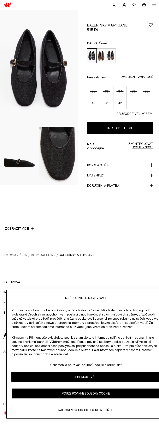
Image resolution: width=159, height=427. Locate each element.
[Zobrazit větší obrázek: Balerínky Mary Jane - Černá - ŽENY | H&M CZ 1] (39, 68)
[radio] (91, 55)
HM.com (9, 255)
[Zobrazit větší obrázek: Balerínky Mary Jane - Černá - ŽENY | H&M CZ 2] (19, 156)
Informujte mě (120, 128)
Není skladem (96, 77)
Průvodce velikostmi (134, 113)
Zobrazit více (17, 228)
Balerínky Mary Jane (77, 255)
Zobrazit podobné (137, 77)
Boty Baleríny (43, 255)
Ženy (23, 255)
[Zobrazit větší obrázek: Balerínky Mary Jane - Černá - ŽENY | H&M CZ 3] (58, 156)
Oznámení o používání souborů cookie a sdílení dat (86, 365)
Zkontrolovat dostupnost (140, 145)
